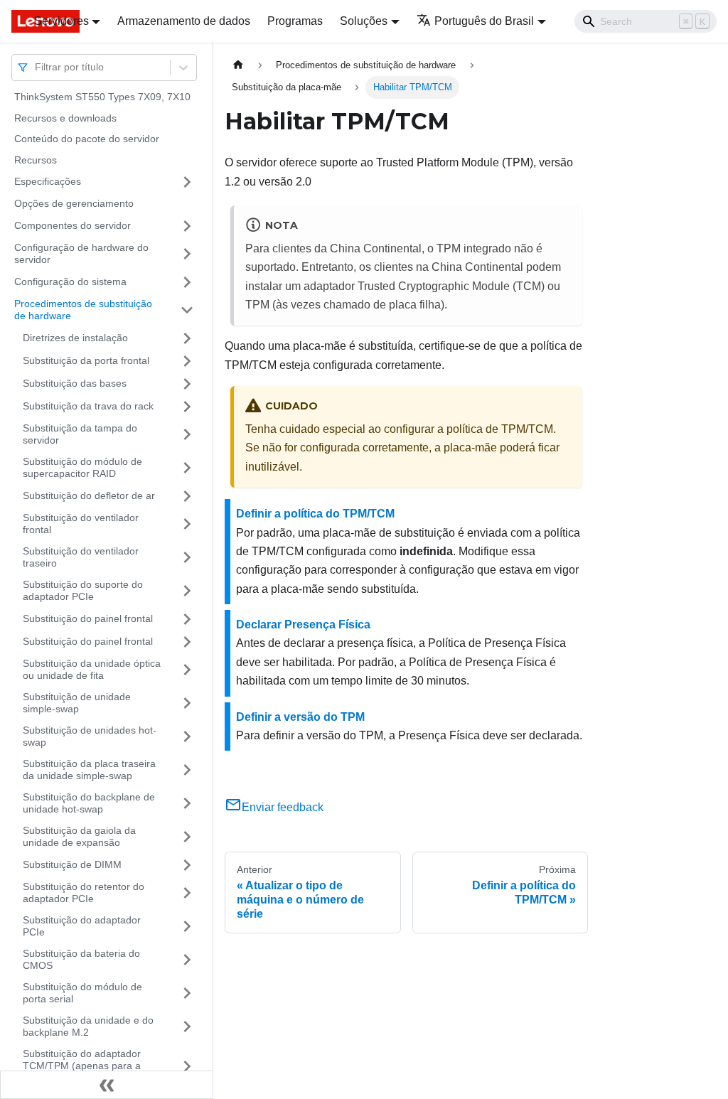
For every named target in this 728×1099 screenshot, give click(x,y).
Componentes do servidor (72, 225)
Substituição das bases (75, 383)
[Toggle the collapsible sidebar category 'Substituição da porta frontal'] (187, 361)
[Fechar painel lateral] (106, 1085)
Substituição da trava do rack (88, 406)
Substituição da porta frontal (86, 360)
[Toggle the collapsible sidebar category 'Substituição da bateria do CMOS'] (187, 960)
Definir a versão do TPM (300, 717)
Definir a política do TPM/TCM (315, 514)
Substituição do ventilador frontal (81, 524)
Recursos (35, 160)
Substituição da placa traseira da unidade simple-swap (89, 770)
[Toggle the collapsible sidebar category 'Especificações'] (187, 182)
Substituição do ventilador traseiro (81, 557)
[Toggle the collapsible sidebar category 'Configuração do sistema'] (187, 282)
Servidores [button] (61, 21)
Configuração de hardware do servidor (81, 254)
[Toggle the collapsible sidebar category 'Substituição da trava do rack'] (187, 406)
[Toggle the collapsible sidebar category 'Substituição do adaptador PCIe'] (187, 926)
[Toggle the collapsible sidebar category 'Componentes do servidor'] (187, 226)
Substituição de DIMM (72, 864)
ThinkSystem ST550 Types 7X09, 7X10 (102, 96)
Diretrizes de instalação (75, 337)
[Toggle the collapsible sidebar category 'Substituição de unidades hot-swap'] (187, 737)
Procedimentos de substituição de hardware (83, 310)
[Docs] (12, 21)
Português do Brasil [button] (484, 21)
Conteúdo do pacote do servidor (86, 138)
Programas (295, 21)
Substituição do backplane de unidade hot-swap (89, 803)
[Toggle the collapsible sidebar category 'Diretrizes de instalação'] (187, 338)
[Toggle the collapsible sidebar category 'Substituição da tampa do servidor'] (187, 434)
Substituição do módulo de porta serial (82, 993)
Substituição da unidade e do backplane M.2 (88, 1026)
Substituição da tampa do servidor (80, 434)
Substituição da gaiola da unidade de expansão (79, 837)
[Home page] (238, 65)
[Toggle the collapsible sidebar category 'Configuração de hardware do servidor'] (187, 254)
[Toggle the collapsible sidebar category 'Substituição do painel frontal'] (187, 619)
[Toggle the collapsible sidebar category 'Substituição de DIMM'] (187, 865)
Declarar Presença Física (303, 624)
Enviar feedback (282, 807)
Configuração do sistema (70, 281)
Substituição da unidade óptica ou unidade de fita (92, 670)
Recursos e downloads (65, 118)
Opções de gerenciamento (74, 203)
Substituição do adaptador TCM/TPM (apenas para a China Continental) (82, 1066)
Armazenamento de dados (183, 21)
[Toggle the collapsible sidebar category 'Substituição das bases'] (187, 383)
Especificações (47, 181)
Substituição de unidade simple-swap (77, 703)
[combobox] (36, 67)
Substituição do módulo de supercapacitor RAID (82, 468)
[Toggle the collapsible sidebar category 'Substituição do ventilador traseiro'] (187, 557)
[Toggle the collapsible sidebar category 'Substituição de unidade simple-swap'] (187, 703)
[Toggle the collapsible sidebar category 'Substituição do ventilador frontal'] (187, 524)
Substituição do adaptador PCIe (82, 926)
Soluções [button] (363, 21)
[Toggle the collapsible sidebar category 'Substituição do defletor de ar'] (187, 496)
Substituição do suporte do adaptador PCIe (83, 591)
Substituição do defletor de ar (89, 495)
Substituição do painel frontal (88, 618)
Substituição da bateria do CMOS (81, 960)
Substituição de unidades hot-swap (89, 736)
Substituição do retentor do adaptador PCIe (83, 893)
